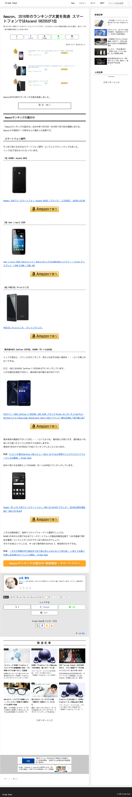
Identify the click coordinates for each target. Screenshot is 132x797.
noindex (27, 597)
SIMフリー (44, 597)
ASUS (13, 597)
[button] (128, 3)
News (7, 597)
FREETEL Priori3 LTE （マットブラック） (23, 328)
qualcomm (35, 597)
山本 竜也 (24, 578)
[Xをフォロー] (20, 588)
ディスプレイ (66, 597)
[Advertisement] (44, 736)
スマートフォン (54, 597)
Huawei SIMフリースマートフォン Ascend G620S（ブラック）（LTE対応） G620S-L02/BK (44, 201)
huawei (20, 597)
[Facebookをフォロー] (23, 588)
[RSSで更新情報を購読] (30, 588)
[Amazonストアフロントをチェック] (26, 588)
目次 (42, 105)
